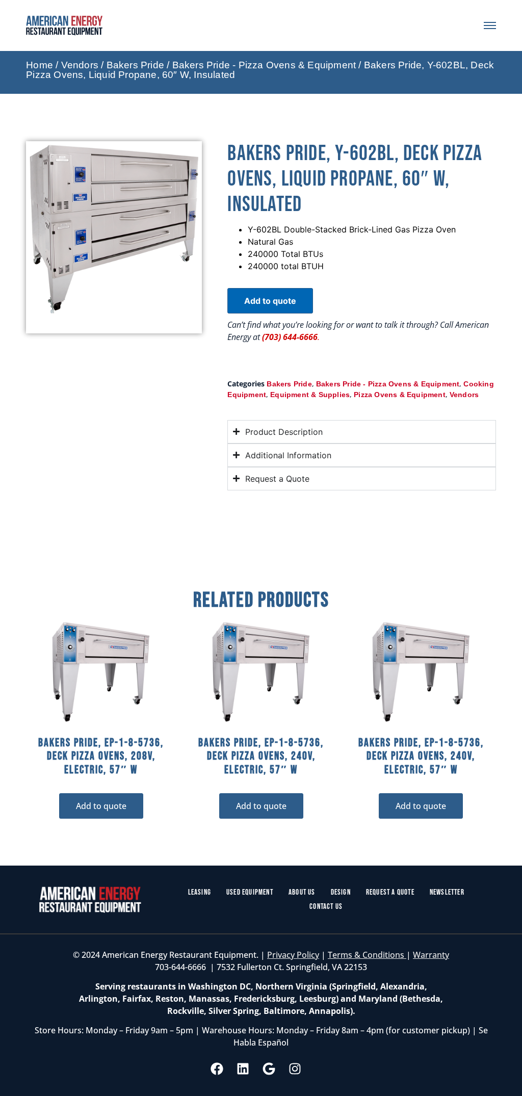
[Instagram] (295, 1069)
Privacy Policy (293, 954)
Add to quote (270, 301)
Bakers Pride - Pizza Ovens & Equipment (264, 65)
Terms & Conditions (367, 954)
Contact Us (326, 906)
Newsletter (447, 892)
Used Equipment (249, 892)
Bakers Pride (135, 65)
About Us (302, 892)
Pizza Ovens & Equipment (400, 394)
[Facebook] (217, 1069)
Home (39, 65)
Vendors (79, 65)
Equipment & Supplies (310, 394)
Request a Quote (390, 892)
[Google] (269, 1069)
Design (341, 892)
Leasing (199, 892)
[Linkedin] (243, 1069)
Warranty (431, 954)
